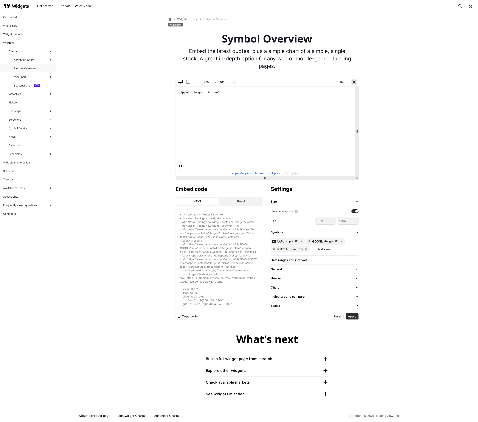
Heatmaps (15, 111)
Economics (15, 153)
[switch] (354, 211)
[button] (314, 201)
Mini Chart (20, 76)
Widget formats (12, 34)
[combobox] (342, 82)
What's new (83, 6)
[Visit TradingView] (7, 6)
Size (273, 220)
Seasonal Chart (23, 85)
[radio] (197, 201)
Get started (45, 6)
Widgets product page (94, 416)
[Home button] (20, 6)
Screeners (15, 119)
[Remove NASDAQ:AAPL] (301, 241)
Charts (13, 51)
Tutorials (64, 6)
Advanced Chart (24, 59)
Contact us (9, 213)
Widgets (8, 42)
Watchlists (15, 93)
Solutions (8, 171)
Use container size (282, 211)
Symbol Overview (25, 68)
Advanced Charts (166, 416)
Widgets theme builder (17, 162)
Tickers (13, 102)
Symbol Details (18, 128)
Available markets (14, 188)
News (12, 136)
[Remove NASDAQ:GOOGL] (341, 241)
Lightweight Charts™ (132, 416)
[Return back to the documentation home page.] (170, 19)
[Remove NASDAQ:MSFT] (306, 249)
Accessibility (10, 196)
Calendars (15, 145)
